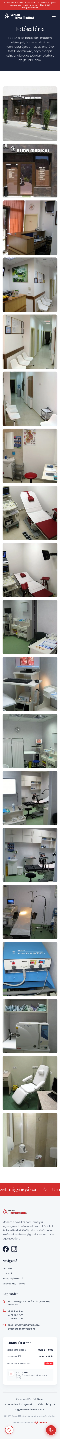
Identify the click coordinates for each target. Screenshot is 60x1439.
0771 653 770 (15, 1314)
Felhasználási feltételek (30, 1399)
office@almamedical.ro (22, 1328)
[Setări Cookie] (9, 1430)
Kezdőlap (8, 1268)
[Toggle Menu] (53, 16)
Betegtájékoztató (13, 1278)
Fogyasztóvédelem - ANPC (30, 1409)
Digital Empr (40, 1422)
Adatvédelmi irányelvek (18, 1404)
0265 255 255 (15, 1311)
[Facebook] (6, 1249)
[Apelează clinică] (51, 1430)
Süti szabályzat (46, 1404)
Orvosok (7, 1273)
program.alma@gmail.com (24, 1325)
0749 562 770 (16, 1318)
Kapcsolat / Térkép (14, 1283)
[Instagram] (14, 1249)
